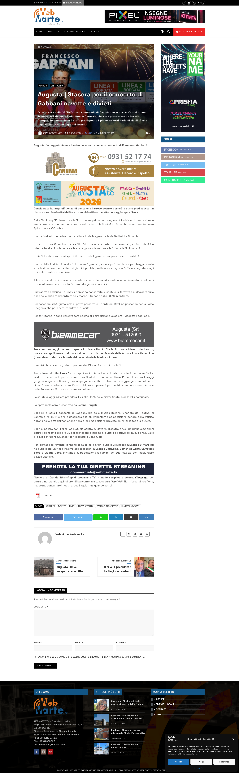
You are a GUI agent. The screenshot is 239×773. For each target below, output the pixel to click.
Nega (201, 762)
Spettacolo (57, 86)
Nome (38, 642)
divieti (72, 506)
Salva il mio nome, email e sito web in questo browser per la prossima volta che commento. (91, 656)
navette (62, 506)
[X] (194, 3)
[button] (233, 739)
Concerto (50, 506)
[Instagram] (189, 3)
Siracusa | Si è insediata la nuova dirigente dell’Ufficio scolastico (126, 702)
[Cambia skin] (162, 32)
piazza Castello (85, 506)
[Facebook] (184, 3)
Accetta (178, 762)
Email (79, 642)
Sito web (121, 642)
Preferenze (224, 762)
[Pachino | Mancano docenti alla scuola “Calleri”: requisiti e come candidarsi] (101, 734)
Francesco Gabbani (130, 506)
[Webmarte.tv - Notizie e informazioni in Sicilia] (48, 16)
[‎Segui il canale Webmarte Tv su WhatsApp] (203, 3)
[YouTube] (199, 3)
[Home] (39, 47)
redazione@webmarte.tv (52, 744)
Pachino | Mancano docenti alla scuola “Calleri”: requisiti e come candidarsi (127, 731)
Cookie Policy (200, 768)
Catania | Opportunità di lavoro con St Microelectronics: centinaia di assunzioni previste (127, 746)
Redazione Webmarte (69, 534)
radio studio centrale (107, 506)
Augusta (47, 47)
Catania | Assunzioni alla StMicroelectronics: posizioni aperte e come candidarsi (127, 717)
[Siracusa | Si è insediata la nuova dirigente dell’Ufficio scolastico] (101, 705)
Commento (41, 606)
